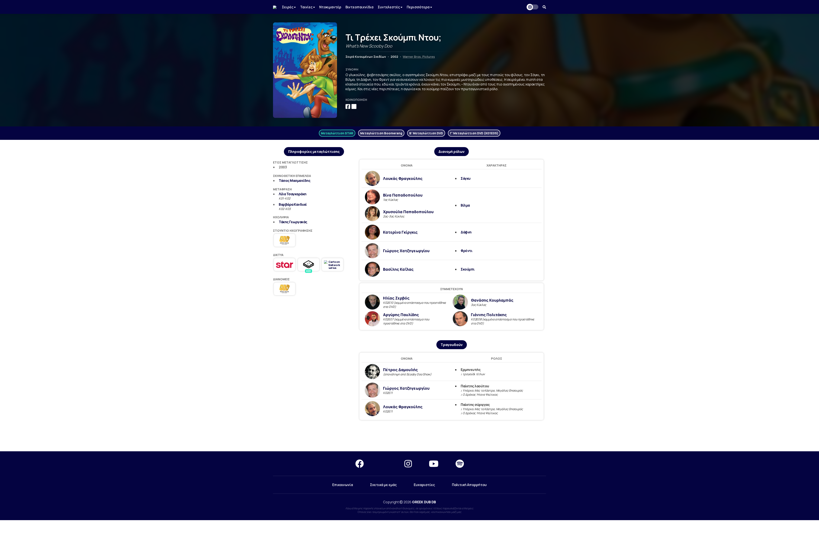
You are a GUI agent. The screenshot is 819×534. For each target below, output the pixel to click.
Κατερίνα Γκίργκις (400, 232)
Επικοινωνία (342, 484)
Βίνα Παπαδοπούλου (403, 195)
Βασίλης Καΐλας (398, 269)
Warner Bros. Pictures (419, 57)
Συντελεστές (389, 7)
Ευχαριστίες (424, 484)
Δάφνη (466, 232)
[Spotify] (460, 463)
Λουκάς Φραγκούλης (403, 178)
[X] (384, 463)
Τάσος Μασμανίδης (294, 180)
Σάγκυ (465, 178)
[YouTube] (434, 463)
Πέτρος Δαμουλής (400, 369)
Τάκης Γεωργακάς (293, 222)
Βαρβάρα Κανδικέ (293, 204)
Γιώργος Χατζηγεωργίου (406, 250)
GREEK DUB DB (424, 502)
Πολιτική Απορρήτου (469, 484)
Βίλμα (465, 205)
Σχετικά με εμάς (383, 484)
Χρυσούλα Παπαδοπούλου (408, 211)
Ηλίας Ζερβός (396, 298)
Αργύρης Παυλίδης (401, 314)
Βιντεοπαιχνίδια (359, 7)
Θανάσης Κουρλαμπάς (492, 300)
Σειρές (288, 7)
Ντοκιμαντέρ (330, 7)
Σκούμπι (468, 269)
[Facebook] (359, 463)
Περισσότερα (418, 7)
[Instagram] (408, 463)
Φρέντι (466, 250)
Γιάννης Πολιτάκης (489, 314)
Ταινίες (306, 7)
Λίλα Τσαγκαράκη (292, 194)
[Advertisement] (409, 436)
